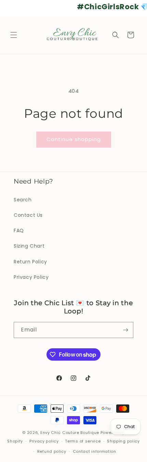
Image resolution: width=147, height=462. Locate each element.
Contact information (94, 451)
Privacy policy (44, 441)
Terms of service (83, 441)
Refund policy (51, 451)
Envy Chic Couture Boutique (69, 432)
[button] (13, 34)
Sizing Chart (29, 245)
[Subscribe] (125, 330)
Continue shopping (73, 139)
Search (23, 199)
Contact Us (28, 215)
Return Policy (30, 261)
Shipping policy (123, 441)
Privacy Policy (31, 277)
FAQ (19, 230)
